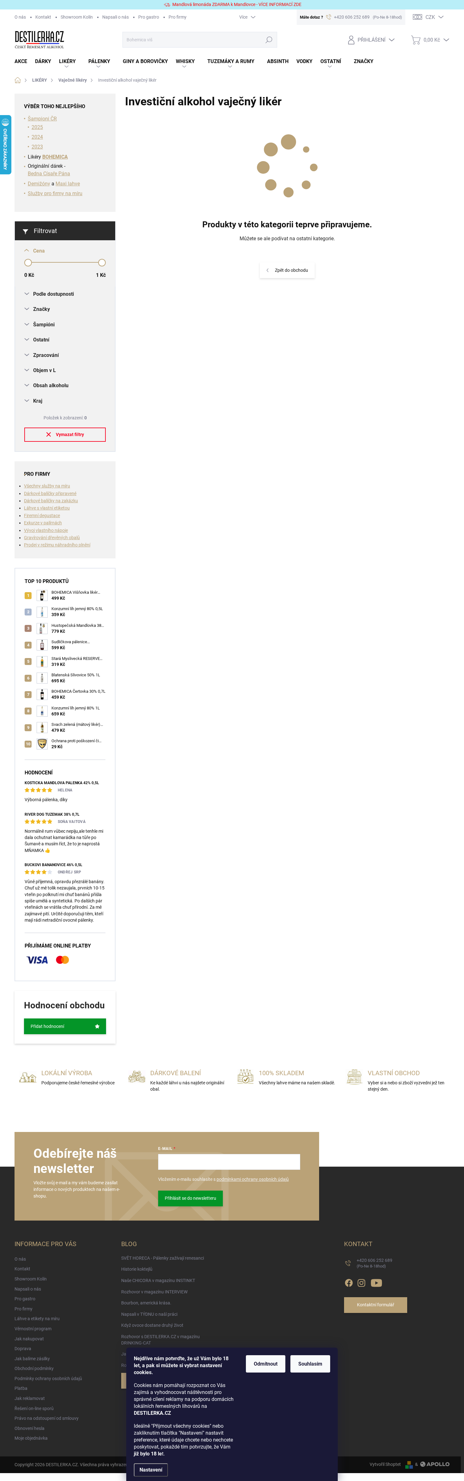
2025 (37, 127)
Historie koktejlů (136, 1269)
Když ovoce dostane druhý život (152, 1325)
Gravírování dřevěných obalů (52, 537)
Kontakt (43, 17)
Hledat (268, 39)
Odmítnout (265, 1364)
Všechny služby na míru (47, 485)
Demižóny (39, 184)
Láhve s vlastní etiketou (47, 507)
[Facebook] (349, 1281)
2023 (37, 147)
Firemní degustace (42, 515)
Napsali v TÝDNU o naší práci (149, 1314)
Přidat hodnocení (47, 1026)
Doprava (23, 1348)
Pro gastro (148, 17)
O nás (20, 17)
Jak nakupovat (29, 1338)
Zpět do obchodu (291, 270)
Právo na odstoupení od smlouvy (47, 1418)
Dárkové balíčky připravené (50, 493)
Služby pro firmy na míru (55, 193)
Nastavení (151, 1470)
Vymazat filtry (70, 434)
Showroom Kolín (77, 17)
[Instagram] (361, 1281)
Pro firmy (178, 17)
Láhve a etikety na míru (37, 1318)
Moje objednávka (31, 1438)
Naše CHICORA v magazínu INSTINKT (158, 1280)
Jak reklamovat (30, 1398)
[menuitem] (25, 62)
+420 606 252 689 (374, 1263)
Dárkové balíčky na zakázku (51, 500)
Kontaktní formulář (375, 1304)
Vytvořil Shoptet (385, 1464)
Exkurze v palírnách (43, 522)
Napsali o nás (115, 17)
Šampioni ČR (42, 119)
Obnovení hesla (30, 1428)
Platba (21, 1388)
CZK (430, 17)
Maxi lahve (68, 184)
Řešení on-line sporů (34, 1408)
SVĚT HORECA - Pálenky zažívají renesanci (162, 1258)
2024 (37, 137)
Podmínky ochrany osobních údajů (48, 1378)
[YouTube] (376, 1281)
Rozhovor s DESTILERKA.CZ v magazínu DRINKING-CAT (160, 1339)
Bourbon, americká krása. (146, 1302)
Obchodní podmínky (34, 1368)
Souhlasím (310, 1364)
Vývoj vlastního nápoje (46, 530)
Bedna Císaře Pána (49, 174)
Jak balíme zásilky (32, 1358)
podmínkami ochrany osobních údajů (253, 1179)
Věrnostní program (33, 1328)
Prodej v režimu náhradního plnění (57, 544)
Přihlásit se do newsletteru (190, 1198)
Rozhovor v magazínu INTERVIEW (154, 1291)
